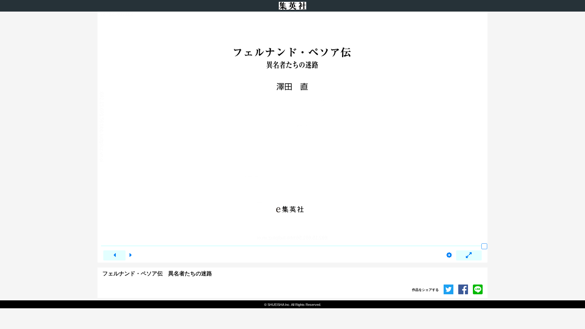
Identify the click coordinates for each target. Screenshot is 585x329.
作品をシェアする (425, 290)
